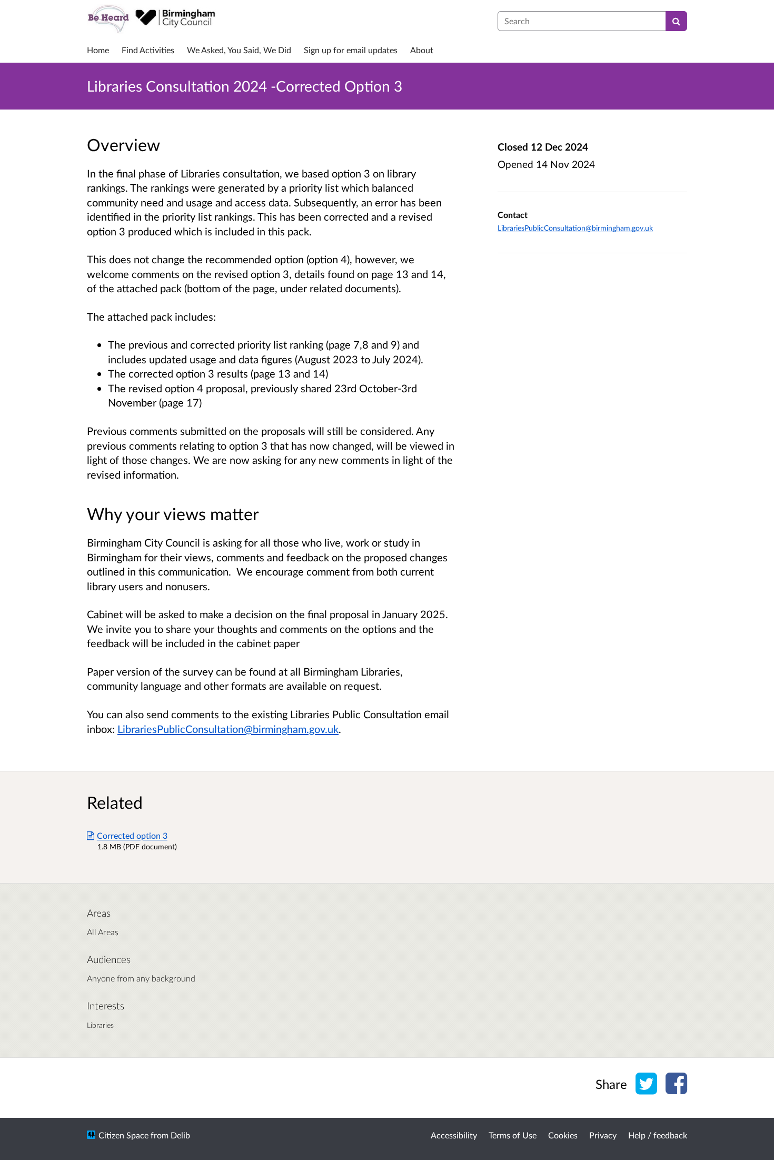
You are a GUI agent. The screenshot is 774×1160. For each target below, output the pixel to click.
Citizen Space (123, 1135)
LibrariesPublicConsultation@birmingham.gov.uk (228, 728)
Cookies (563, 1135)
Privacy (603, 1135)
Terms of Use (513, 1135)
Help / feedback (657, 1135)
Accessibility (454, 1135)
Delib (180, 1135)
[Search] (676, 21)
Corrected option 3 (132, 835)
